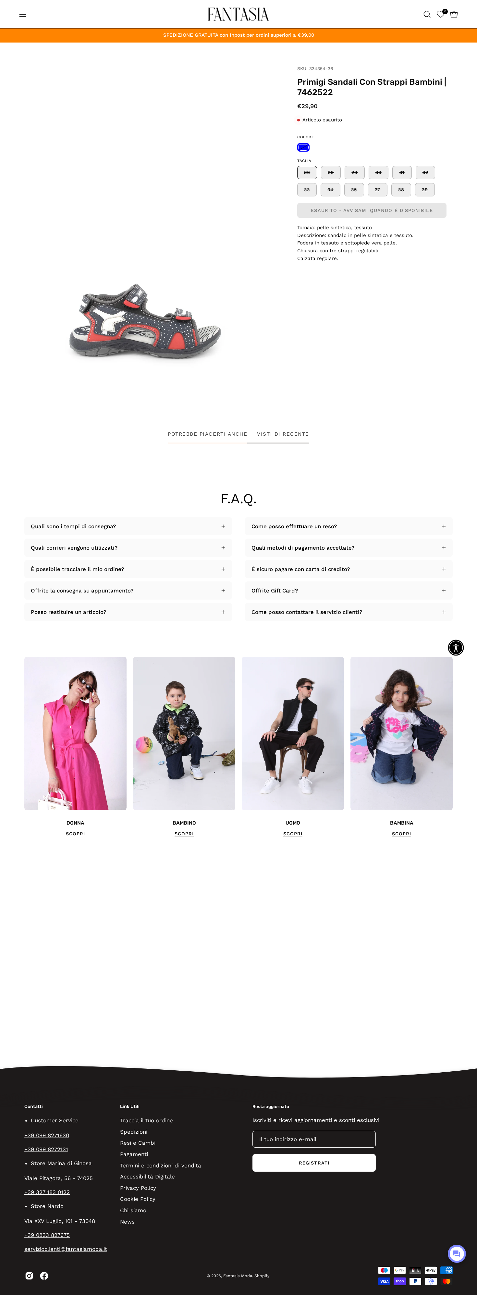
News (127, 1221)
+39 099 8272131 (46, 1149)
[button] (427, 14)
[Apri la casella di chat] (457, 1254)
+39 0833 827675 (47, 1235)
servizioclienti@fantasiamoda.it (65, 1249)
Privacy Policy (138, 1187)
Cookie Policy (137, 1199)
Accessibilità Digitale (147, 1176)
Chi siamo (133, 1210)
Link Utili (130, 1106)
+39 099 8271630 (46, 1135)
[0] (440, 14)
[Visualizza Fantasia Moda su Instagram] (29, 1276)
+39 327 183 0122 (47, 1192)
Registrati (314, 1162)
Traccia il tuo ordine (146, 1120)
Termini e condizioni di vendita (160, 1165)
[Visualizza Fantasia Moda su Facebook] (44, 1276)
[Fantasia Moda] (238, 14)
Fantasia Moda (237, 1275)
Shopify (261, 1275)
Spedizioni (133, 1131)
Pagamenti (134, 1154)
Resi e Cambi (137, 1142)
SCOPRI (75, 833)
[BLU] (303, 147)
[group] (238, 747)
